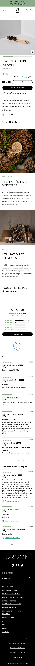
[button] (6, 68)
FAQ (3, 625)
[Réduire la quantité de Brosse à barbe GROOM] (3, 82)
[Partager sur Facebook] (10, 122)
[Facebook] (12, 565)
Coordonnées (17, 657)
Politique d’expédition (17, 652)
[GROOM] (17, 10)
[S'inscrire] (30, 578)
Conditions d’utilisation (17, 648)
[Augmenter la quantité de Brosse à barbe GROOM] (9, 82)
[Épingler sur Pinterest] (16, 122)
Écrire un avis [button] (17, 334)
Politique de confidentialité (17, 643)
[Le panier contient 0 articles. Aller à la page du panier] (31, 10)
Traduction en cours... (12, 501)
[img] (7, 362)
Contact (5, 632)
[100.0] (17, 346)
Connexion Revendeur (11, 604)
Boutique (6, 614)
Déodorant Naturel (10, 590)
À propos (6, 621)
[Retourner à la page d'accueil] (3, 17)
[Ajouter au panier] (22, 82)
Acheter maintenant (17, 88)
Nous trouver (8, 617)
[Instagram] (17, 565)
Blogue (5, 628)
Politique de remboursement (17, 639)
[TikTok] (22, 565)
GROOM (27, 663)
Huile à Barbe (7, 586)
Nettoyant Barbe (9, 601)
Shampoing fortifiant (11, 594)
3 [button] (18, 460)
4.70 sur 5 (22, 314)
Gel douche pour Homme (12, 597)
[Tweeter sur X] (13, 122)
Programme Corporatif (11, 611)
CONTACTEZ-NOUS (9, 607)
